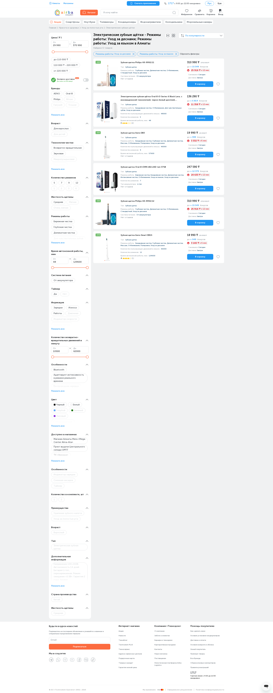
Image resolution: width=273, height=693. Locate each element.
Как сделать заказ (197, 631)
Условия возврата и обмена (202, 645)
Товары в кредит (126, 663)
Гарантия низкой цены (128, 667)
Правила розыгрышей (199, 667)
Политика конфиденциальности (210, 690)
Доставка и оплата (198, 640)
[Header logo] (63, 12)
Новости (122, 636)
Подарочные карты (127, 658)
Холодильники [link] (173, 22)
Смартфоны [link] (72, 22)
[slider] (53, 51)
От (54, 42)
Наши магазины (160, 654)
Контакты (158, 649)
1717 (193, 672)
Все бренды (195, 658)
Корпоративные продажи (165, 645)
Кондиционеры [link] (127, 22)
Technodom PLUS (126, 645)
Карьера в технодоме (163, 640)
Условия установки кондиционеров (205, 636)
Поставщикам (160, 658)
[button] (186, 12)
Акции (121, 631)
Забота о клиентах (162, 636)
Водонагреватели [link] (150, 22)
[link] (158, 74)
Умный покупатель (197, 649)
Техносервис (124, 649)
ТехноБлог (123, 640)
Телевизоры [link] (107, 22)
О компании (159, 631)
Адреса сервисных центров (130, 654)
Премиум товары (197, 654)
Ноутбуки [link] (89, 22)
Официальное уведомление (179, 690)
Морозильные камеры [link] (199, 22)
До (74, 42)
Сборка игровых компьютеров (203, 663)
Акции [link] (57, 22)
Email (54, 639)
